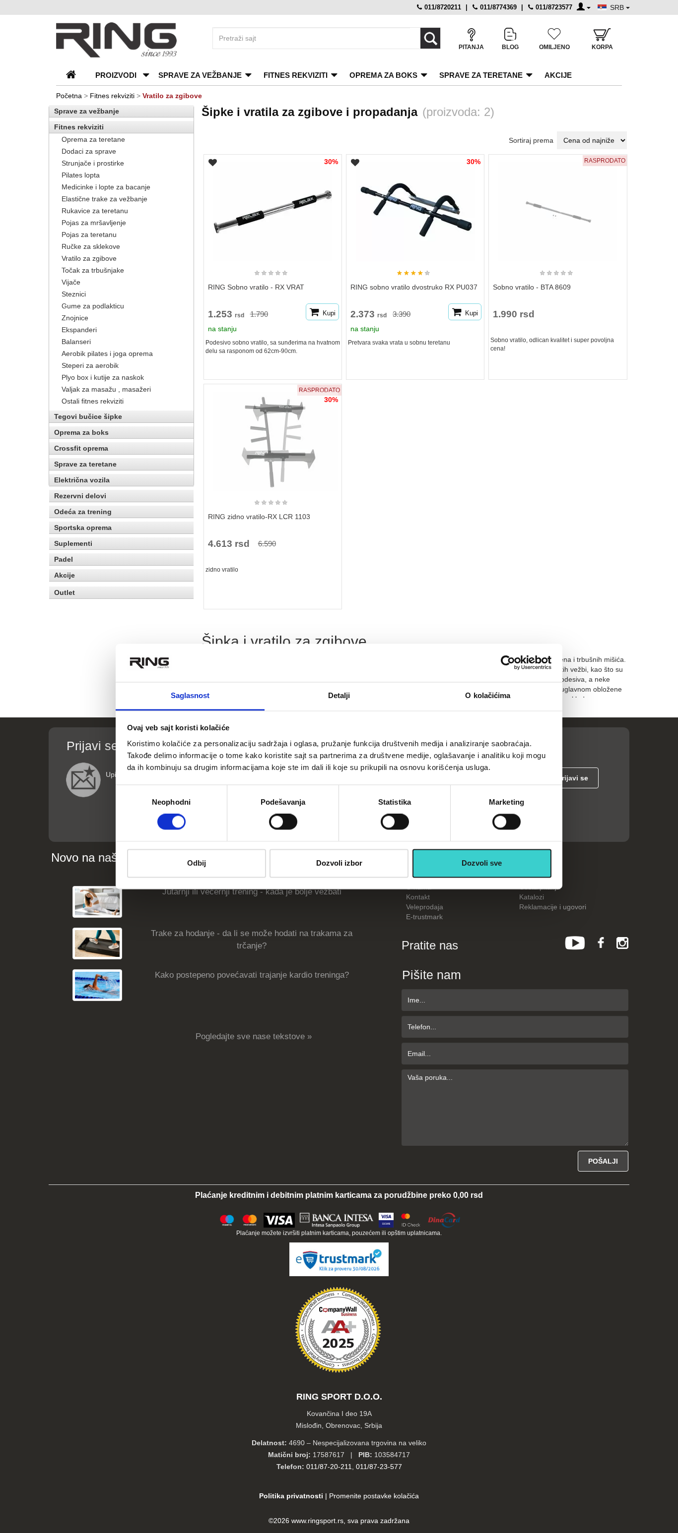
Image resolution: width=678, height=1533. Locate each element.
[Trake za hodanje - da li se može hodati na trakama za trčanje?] (97, 943)
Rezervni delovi (80, 496)
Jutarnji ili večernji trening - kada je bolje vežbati (251, 891)
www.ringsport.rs (317, 1521)
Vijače (71, 282)
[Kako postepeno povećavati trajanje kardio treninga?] (97, 985)
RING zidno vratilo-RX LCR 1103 (259, 517)
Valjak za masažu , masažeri (106, 389)
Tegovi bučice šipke (88, 416)
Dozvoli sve (482, 863)
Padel (63, 559)
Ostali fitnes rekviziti (93, 401)
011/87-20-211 (329, 1467)
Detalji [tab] (339, 695)
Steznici (74, 294)
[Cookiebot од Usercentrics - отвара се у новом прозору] (508, 662)
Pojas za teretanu (89, 234)
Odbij (196, 863)
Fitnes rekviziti (296, 75)
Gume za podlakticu (93, 306)
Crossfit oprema (81, 448)
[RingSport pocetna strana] (75, 75)
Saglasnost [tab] (190, 695)
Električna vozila (82, 480)
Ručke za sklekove (91, 246)
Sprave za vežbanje (200, 75)
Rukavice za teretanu (95, 211)
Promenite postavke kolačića (374, 1496)
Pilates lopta (81, 175)
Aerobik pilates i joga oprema (107, 353)
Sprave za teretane (481, 75)
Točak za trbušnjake (93, 270)
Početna (69, 96)
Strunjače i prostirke (93, 163)
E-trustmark (424, 917)
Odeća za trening (83, 512)
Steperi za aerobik (90, 365)
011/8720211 (441, 7)
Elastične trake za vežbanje (104, 199)
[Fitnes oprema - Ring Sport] (126, 40)
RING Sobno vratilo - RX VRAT (256, 287)
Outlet (64, 592)
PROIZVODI (115, 75)
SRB (618, 7)
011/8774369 (497, 7)
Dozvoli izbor (339, 863)
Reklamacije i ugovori (552, 907)
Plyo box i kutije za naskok (103, 377)
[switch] (283, 822)
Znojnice (75, 318)
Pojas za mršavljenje (94, 223)
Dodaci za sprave (89, 151)
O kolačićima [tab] (487, 695)
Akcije (558, 75)
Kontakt (418, 897)
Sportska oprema (83, 527)
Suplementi (73, 543)
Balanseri (76, 342)
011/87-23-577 (379, 1467)
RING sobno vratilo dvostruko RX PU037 (413, 287)
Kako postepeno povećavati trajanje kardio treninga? (252, 975)
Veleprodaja (424, 907)
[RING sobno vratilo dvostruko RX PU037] (415, 207)
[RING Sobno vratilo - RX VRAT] (272, 207)
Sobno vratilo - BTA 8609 (532, 287)
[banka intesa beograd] (337, 1219)
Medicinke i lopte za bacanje (106, 187)
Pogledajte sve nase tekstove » (254, 1036)
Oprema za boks (383, 75)
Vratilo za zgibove (89, 258)
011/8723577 (553, 7)
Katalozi (531, 897)
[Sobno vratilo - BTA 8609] (557, 207)
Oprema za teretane (93, 139)
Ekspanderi (79, 330)
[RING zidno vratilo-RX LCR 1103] (272, 437)
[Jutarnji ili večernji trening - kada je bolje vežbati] (97, 901)
